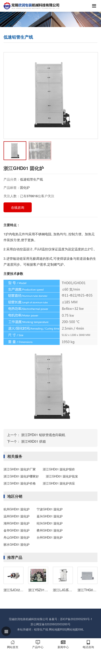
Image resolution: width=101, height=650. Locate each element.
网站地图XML (75, 629)
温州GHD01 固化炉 (17, 516)
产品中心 (37, 647)
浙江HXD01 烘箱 (33, 441)
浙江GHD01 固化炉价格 (20, 483)
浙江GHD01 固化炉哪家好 (21, 476)
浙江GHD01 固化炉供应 (59, 483)
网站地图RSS (57, 629)
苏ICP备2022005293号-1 (76, 619)
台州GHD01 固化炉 (50, 537)
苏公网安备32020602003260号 (50, 624)
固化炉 (25, 187)
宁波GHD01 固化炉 (50, 509)
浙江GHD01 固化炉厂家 (20, 469)
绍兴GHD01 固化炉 (50, 523)
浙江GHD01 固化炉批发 (62, 476)
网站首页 (12, 647)
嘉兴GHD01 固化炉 (50, 516)
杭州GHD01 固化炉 (17, 509)
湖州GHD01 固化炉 (17, 523)
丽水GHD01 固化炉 (17, 544)
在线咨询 (17, 207)
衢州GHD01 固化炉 (50, 530)
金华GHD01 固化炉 (17, 530)
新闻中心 (63, 647)
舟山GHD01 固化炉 (17, 537)
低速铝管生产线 (31, 179)
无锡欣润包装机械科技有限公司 (28, 619)
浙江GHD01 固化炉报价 (59, 469)
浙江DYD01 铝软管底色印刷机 (43, 434)
